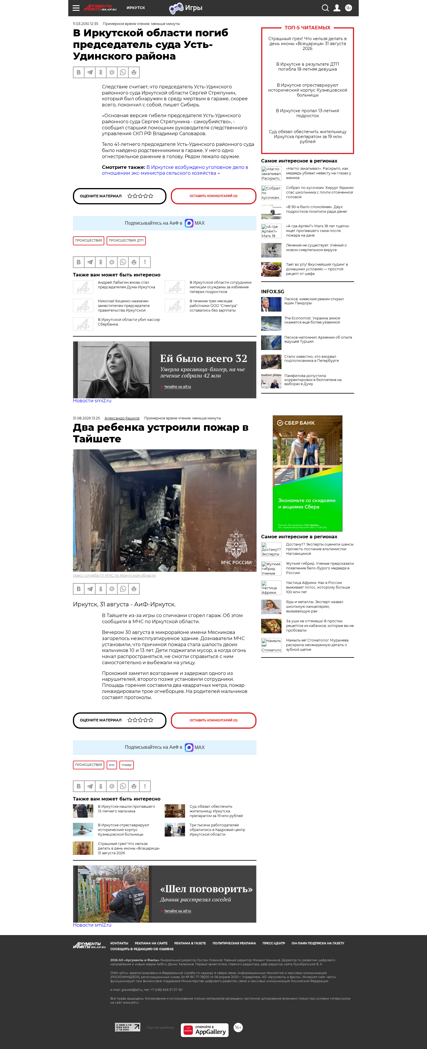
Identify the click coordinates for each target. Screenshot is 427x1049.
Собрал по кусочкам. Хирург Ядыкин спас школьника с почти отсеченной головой (320, 192)
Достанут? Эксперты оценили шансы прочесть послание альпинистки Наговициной (320, 549)
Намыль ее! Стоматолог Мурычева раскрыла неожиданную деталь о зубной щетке (317, 645)
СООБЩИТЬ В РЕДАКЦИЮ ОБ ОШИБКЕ (142, 949)
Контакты (119, 943)
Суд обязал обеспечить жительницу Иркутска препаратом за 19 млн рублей (308, 136)
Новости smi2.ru (92, 400)
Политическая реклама (234, 943)
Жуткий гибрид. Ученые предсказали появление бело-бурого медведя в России (320, 568)
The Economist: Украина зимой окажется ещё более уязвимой (312, 320)
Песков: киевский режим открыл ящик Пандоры (314, 301)
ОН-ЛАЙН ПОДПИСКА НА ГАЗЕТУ (318, 943)
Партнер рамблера (160, 1027)
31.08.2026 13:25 (86, 418)
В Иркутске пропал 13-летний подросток (307, 113)
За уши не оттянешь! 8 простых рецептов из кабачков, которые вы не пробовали (320, 625)
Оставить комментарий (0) (214, 196)
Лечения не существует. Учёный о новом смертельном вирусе (316, 247)
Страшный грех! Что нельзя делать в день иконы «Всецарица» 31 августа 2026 (307, 43)
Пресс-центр (274, 943)
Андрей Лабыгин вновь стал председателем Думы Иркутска (126, 284)
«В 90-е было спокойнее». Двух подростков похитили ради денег (316, 209)
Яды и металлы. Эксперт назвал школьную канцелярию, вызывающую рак (314, 606)
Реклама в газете (190, 943)
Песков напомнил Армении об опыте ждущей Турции (318, 339)
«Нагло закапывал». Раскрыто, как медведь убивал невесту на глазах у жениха (318, 173)
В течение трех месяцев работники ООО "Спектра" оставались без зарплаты (213, 305)
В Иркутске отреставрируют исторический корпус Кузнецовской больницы (307, 90)
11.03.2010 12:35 (85, 24)
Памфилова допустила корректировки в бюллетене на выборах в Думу (313, 380)
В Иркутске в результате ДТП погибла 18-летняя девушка (307, 67)
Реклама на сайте (151, 943)
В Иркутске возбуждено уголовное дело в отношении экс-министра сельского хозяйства (175, 170)
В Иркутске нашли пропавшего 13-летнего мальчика (126, 808)
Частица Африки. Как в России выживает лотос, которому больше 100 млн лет (318, 587)
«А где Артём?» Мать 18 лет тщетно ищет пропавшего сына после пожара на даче (317, 230)
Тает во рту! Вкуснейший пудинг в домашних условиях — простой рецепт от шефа (317, 269)
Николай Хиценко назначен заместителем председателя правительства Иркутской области (111, 308)
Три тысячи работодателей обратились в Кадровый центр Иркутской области (217, 830)
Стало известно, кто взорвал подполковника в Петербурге (311, 359)
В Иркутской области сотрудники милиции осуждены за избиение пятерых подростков (221, 287)
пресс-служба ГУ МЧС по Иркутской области (114, 575)
